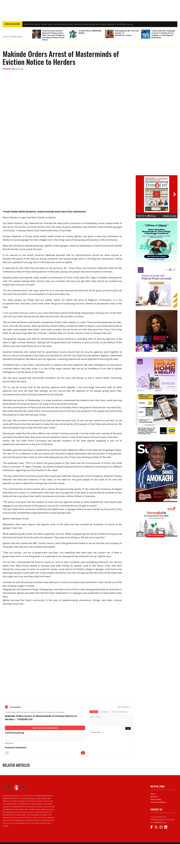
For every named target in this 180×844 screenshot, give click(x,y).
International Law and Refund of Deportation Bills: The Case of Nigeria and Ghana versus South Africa (53, 35)
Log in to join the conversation (45, 728)
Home (152, 794)
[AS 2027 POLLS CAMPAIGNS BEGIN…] (73, 34)
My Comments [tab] (104, 712)
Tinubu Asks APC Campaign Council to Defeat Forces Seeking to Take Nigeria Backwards (163, 34)
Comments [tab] (94, 712)
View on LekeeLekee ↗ (124, 707)
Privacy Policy (155, 799)
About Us (154, 796)
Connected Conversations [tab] (119, 712)
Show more (9, 743)
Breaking (7, 69)
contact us (158, 822)
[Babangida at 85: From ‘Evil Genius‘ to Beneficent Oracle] (109, 34)
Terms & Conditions (158, 802)
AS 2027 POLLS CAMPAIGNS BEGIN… (90, 32)
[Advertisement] (68, 681)
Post (128, 728)
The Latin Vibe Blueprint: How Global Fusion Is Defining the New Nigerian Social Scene (62, 24)
